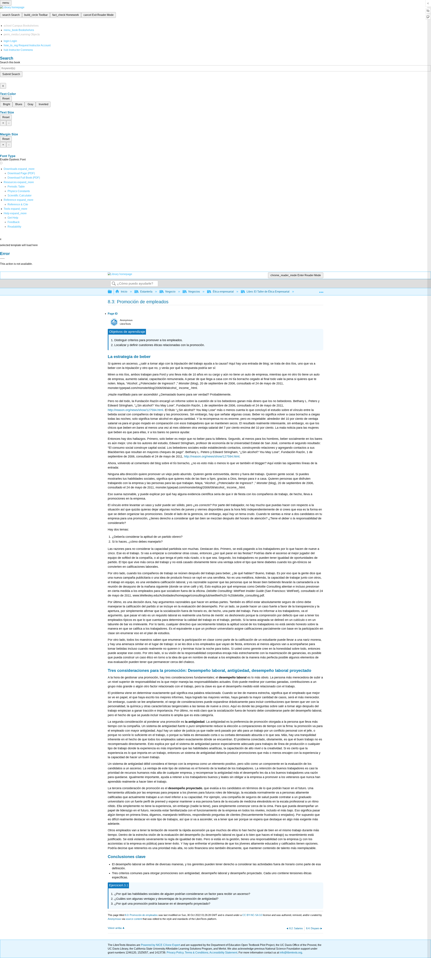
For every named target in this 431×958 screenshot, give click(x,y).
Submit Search (11, 74)
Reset (5, 98)
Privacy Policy (175, 952)
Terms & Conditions (196, 952)
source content (134, 918)
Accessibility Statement (223, 952)
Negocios (194, 291)
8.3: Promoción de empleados (141, 915)
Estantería (146, 291)
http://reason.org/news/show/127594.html (135, 410)
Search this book (10, 62)
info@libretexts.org (290, 952)
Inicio (124, 291)
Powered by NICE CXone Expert (161, 945)
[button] (14, 222)
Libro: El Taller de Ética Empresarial (268, 291)
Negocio (170, 291)
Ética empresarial (223, 291)
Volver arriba (115, 928)
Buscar (113, 284)
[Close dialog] (2, 258)
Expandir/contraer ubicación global (321, 290)
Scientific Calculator (19, 195)
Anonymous (114, 918)
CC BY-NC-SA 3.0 (252, 915)
